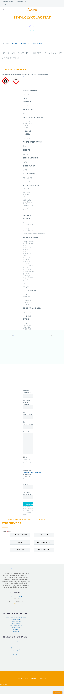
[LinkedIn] (11, 39)
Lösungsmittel (16, 652)
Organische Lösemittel (16, 647)
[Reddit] (13, 39)
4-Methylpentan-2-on (43, 542)
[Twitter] (4, 39)
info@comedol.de (21, 1)
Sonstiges (16, 654)
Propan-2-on (44, 534)
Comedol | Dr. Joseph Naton (17, 596)
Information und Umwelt (21, 4)
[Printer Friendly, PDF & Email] (6, 531)
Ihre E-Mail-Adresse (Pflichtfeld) (27, 402)
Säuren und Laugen (16, 649)
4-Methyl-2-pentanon (20, 534)
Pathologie (16, 631)
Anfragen (5, 4)
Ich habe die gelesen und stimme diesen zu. (32, 474)
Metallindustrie (16, 623)
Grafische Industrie (16, 619)
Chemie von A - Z (15, 43)
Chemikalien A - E (26, 43)
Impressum (33, 678)
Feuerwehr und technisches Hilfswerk (16, 617)
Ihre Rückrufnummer (28, 413)
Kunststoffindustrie (16, 621)
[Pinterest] (6, 39)
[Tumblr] (8, 39)
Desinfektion (16, 629)
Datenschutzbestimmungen (32, 473)
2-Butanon (20, 550)
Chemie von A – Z (16, 645)
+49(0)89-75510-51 (8, 1)
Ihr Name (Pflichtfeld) (27, 392)
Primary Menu (61, 9)
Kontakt (32, 4)
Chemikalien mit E (38, 43)
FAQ (11, 4)
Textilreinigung (16, 627)
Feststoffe (16, 650)
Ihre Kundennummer (28, 423)
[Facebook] (1, 39)
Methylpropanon (43, 550)
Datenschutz (42, 678)
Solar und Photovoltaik (16, 625)
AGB (26, 678)
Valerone (20, 542)
